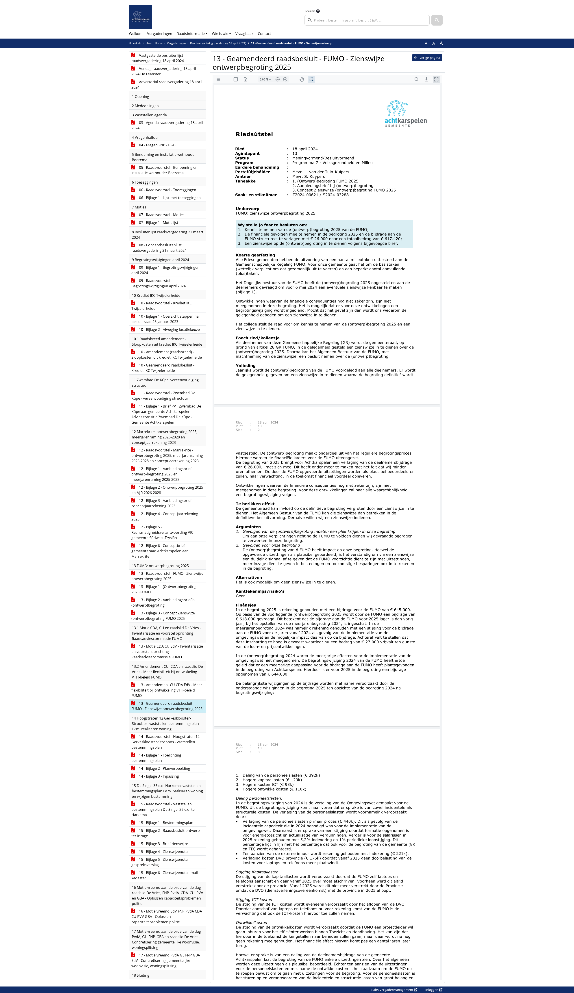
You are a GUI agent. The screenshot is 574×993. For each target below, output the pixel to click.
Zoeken (309, 11)
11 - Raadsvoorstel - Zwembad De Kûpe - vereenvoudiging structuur (163, 395)
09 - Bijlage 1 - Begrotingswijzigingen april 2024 (165, 270)
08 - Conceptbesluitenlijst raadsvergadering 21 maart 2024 (159, 248)
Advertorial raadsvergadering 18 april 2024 (166, 84)
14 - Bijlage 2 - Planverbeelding (164, 768)
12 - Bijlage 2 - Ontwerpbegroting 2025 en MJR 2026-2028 (167, 490)
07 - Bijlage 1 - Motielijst (158, 222)
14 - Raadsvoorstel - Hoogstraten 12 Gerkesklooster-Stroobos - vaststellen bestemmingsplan (165, 742)
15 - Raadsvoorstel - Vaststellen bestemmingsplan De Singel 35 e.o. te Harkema (163, 809)
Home (159, 43)
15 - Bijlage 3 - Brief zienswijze (163, 843)
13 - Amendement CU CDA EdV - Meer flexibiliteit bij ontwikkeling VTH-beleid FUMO (166, 690)
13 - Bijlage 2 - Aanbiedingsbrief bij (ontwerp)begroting (163, 602)
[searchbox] (367, 20)
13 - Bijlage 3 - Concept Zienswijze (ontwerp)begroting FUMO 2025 (163, 616)
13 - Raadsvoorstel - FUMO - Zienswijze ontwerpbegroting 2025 (167, 576)
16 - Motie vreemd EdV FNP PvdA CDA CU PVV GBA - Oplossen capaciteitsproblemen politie (166, 916)
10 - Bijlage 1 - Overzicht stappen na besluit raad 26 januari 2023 (165, 319)
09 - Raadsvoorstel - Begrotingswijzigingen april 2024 (158, 283)
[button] (437, 20)
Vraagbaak (244, 33)
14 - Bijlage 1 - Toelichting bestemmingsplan (156, 758)
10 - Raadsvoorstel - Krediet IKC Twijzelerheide (161, 306)
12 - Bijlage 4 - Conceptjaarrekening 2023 (164, 516)
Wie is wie (220, 33)
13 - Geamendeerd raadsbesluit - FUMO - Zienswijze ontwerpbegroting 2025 (166, 706)
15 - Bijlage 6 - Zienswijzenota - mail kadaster (164, 875)
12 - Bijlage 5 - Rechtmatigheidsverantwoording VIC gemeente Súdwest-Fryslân (162, 532)
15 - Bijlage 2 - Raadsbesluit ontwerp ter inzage (165, 833)
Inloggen (431, 990)
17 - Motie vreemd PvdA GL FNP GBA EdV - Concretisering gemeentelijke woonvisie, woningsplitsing (165, 960)
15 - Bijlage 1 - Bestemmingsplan (165, 822)
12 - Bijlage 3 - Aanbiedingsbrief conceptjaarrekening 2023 (161, 503)
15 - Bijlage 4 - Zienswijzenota (163, 851)
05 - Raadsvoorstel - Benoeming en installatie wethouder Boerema (164, 170)
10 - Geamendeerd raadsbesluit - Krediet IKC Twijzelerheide (162, 368)
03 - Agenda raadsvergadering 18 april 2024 (167, 125)
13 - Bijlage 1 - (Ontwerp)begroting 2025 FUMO (163, 589)
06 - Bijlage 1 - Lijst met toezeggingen (169, 197)
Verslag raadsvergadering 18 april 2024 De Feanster (163, 71)
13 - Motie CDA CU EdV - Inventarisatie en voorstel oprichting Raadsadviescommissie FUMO (167, 651)
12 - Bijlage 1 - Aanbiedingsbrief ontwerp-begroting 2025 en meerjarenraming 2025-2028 (161, 474)
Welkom (136, 33)
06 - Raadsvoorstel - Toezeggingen (167, 189)
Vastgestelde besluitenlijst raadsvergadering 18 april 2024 (157, 58)
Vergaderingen (159, 33)
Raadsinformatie (191, 33)
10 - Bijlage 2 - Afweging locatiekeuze (169, 329)
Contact (264, 33)
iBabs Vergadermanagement (392, 990)
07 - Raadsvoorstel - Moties (161, 214)
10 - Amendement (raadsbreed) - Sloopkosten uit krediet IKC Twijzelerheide (166, 354)
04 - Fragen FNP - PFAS (157, 145)
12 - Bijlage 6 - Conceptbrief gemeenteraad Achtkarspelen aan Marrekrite (160, 551)
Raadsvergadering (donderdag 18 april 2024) (218, 43)
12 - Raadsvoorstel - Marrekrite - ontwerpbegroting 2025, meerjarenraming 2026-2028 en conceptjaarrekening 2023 (167, 455)
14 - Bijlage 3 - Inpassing (158, 776)
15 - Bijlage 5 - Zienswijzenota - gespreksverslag (160, 862)
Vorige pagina (429, 58)
